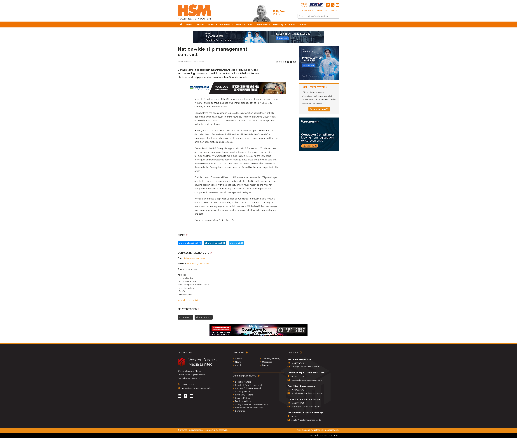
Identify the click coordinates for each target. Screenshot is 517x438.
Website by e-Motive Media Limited (324, 435)
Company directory (271, 359)
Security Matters (242, 398)
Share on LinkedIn (214, 243)
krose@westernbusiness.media (305, 366)
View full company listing (189, 300)
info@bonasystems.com (194, 258)
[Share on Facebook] (285, 61)
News (238, 362)
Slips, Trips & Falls (204, 317)
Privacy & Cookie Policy (328, 430)
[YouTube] (337, 5)
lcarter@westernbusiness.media (306, 406)
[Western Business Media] (198, 366)
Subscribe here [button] (318, 109)
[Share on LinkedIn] (288, 61)
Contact (334, 10)
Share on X (235, 243)
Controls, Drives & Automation (249, 388)
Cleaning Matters (243, 391)
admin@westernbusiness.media (196, 388)
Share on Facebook (189, 243)
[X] (332, 5)
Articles (238, 359)
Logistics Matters (243, 382)
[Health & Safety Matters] (194, 20)
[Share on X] (291, 61)
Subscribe (307, 10)
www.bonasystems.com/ (198, 264)
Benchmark (240, 411)
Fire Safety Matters (244, 395)
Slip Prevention (185, 317)
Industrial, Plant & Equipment (248, 385)
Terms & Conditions (306, 430)
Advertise (321, 10)
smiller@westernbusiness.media (306, 420)
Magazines (267, 362)
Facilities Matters (243, 401)
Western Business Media (191, 430)
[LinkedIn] (328, 5)
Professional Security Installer (249, 408)
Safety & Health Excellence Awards (251, 404)
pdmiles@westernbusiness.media (306, 393)
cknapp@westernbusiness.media (306, 380)
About (238, 365)
